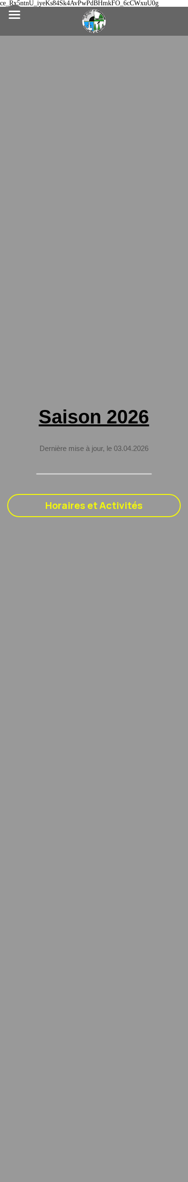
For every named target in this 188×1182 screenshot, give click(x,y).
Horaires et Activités (94, 505)
